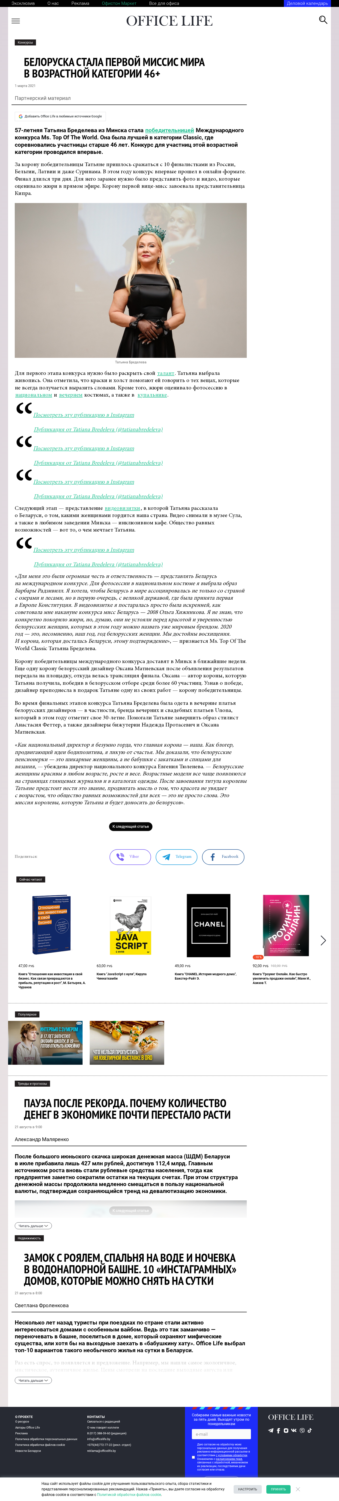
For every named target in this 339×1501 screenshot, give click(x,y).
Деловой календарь (307, 3)
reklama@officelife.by (101, 1451)
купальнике (152, 395)
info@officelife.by (98, 1439)
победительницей (169, 130)
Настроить (247, 1489)
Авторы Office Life (27, 1427)
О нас (53, 3)
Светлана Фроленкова (42, 1305)
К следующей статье (131, 826)
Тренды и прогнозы (32, 1083)
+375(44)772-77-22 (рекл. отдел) (109, 1445)
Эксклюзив (23, 3)
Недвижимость (29, 1238)
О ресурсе (22, 1421)
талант (165, 374)
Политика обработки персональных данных (46, 1439)
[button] (323, 941)
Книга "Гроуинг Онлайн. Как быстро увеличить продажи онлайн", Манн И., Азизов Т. (282, 978)
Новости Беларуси (28, 1451)
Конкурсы (25, 42)
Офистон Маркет (119, 3)
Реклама (80, 3)
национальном (33, 395)
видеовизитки (122, 508)
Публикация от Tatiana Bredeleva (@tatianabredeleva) (98, 430)
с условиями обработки (231, 1455)
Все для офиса (164, 3)
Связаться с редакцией (103, 1421)
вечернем (71, 395)
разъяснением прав (229, 1459)
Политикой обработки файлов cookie (129, 1494)
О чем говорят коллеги (103, 1427)
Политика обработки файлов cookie (40, 1445)
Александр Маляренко (42, 1139)
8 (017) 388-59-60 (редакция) (107, 1433)
